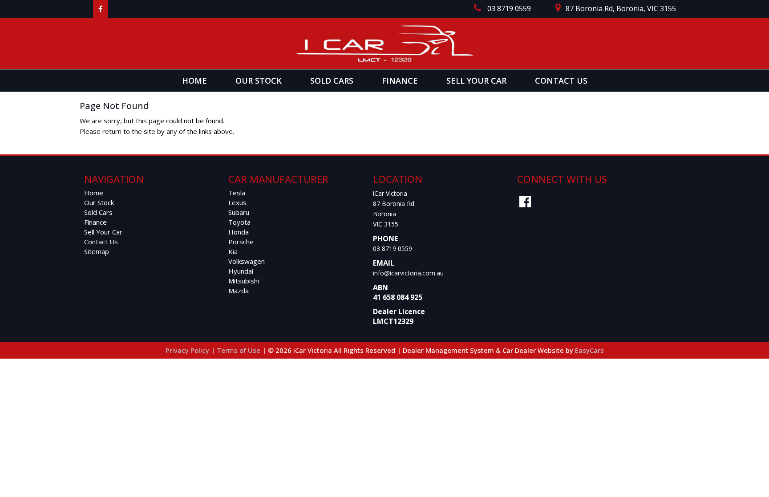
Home (194, 80)
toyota (239, 222)
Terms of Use (239, 350)
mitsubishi (243, 280)
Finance (400, 80)
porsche (241, 241)
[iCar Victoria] (384, 43)
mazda (238, 290)
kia (233, 251)
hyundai (240, 271)
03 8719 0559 (392, 248)
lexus (237, 202)
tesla (236, 192)
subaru (238, 212)
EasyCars (589, 350)
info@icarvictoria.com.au (408, 273)
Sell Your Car (476, 80)
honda (238, 231)
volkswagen (246, 261)
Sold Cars (331, 80)
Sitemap (96, 251)
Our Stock (258, 80)
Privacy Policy (188, 350)
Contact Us (561, 80)
